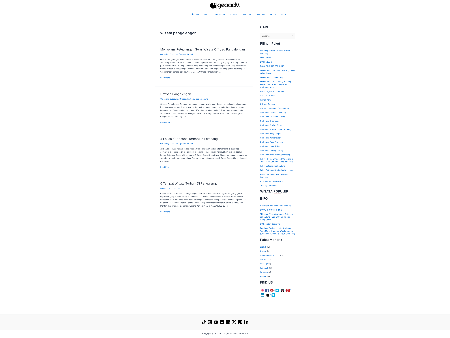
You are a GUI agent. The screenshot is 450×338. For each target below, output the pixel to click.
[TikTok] (203, 322)
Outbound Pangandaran (270, 138)
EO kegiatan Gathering (270, 224)
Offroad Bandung (267, 104)
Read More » (166, 77)
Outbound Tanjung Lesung (271, 150)
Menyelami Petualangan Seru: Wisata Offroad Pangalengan (202, 49)
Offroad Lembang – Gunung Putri (274, 108)
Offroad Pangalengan (175, 94)
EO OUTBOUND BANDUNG (272, 66)
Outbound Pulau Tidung (270, 146)
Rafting (190, 99)
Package (264, 264)
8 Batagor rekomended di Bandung (275, 205)
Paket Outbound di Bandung (272, 166)
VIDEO (206, 14)
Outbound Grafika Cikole (271, 125)
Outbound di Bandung (269, 121)
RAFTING (247, 14)
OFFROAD (233, 14)
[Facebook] (222, 322)
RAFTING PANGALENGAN (271, 181)
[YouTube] (216, 322)
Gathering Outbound (169, 54)
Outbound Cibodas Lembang (273, 112)
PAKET (273, 14)
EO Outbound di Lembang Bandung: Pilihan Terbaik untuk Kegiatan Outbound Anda (276, 84)
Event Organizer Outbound (272, 91)
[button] (11, 333)
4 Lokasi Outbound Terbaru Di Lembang (189, 139)
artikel (163, 188)
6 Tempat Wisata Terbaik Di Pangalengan (189, 183)
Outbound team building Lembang (275, 154)
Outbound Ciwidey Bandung (272, 117)
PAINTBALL (260, 14)
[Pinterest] (240, 322)
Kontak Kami (265, 100)
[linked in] (246, 322)
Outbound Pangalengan (270, 133)
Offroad (182, 99)
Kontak (284, 14)
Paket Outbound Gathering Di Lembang (277, 170)
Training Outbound (268, 185)
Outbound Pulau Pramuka (271, 142)
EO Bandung (265, 57)
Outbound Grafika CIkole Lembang (275, 129)
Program (264, 272)
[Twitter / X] (234, 322)
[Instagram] (209, 322)
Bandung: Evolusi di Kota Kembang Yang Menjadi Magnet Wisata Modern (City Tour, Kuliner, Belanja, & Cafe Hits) (277, 231)
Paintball (264, 268)
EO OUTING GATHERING (271, 210)
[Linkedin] (228, 322)
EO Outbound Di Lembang (271, 77)
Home (196, 14)
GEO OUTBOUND (268, 95)
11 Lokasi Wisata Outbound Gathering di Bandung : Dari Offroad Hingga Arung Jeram (276, 217)
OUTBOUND (219, 14)
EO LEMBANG (266, 62)
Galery (263, 251)
